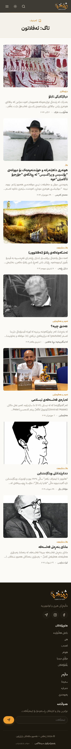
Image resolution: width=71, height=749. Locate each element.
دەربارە (64, 688)
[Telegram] (46, 614)
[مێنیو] (7, 6)
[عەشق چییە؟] (35, 295)
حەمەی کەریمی (61, 194)
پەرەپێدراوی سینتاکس (45, 743)
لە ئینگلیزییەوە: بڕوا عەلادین (56, 341)
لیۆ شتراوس (63, 562)
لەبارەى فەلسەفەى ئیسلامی (49, 399)
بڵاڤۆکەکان (63, 665)
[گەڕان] (23, 6)
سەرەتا (64, 682)
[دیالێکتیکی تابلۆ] (35, 66)
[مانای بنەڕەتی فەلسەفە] (35, 516)
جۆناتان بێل (63, 489)
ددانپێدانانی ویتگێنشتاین (52, 473)
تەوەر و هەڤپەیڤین (60, 321)
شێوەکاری (64, 91)
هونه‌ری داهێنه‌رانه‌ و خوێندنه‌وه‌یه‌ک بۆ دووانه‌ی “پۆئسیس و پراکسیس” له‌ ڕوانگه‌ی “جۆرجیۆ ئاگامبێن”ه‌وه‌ (37, 175)
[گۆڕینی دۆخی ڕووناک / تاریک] (15, 6)
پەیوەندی (63, 694)
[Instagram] (55, 614)
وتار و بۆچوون (62, 247)
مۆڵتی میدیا (62, 658)
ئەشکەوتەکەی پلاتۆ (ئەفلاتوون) (48, 252)
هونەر (65, 652)
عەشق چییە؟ (59, 326)
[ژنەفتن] (61, 6)
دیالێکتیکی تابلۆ (58, 96)
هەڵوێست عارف (61, 112)
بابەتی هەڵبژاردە (60, 633)
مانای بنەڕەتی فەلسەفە (53, 547)
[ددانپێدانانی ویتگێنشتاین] (35, 443)
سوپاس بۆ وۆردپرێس (23, 743)
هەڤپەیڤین (63, 415)
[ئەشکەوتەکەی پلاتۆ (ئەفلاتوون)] (35, 222)
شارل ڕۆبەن (63, 268)
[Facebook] (64, 614)
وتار (66, 165)
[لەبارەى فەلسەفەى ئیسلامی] (35, 369)
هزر (66, 639)
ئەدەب (64, 646)
